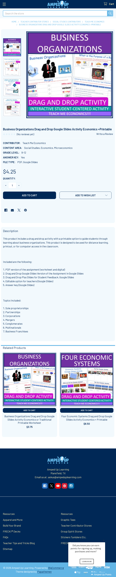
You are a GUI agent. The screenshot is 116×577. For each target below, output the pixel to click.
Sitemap (7, 548)
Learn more (87, 561)
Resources (9, 513)
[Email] (12, 210)
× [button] (103, 540)
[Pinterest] (25, 210)
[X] (19, 210)
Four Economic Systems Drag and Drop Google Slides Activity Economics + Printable (86, 418)
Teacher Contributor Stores (76, 525)
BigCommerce (56, 567)
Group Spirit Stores (71, 531)
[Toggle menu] (4, 4)
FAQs (5, 537)
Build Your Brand (12, 525)
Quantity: (9, 178)
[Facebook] (6, 210)
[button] (85, 195)
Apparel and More (13, 519)
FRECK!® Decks (11, 531)
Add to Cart (29, 410)
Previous (4, 394)
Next (112, 394)
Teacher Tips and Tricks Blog (19, 543)
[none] (69, 74)
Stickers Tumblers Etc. (73, 537)
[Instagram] (71, 486)
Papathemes (44, 571)
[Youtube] (58, 486)
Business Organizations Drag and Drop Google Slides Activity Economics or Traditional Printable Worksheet (29, 419)
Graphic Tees (68, 519)
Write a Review (104, 133)
